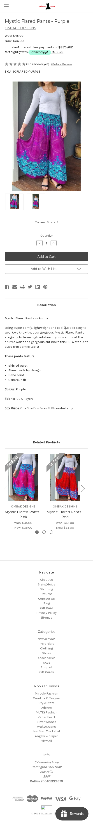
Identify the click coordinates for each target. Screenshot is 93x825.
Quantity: (46, 235)
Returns (47, 594)
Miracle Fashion (46, 693)
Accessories (47, 658)
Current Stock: (46, 222)
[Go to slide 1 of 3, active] (37, 532)
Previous (5, 488)
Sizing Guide (46, 584)
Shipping (46, 589)
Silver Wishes (46, 722)
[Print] (22, 287)
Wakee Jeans (46, 727)
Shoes (46, 653)
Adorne (46, 708)
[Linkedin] (37, 287)
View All (46, 741)
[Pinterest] (45, 287)
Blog (46, 603)
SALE (46, 663)
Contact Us (46, 599)
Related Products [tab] (46, 442)
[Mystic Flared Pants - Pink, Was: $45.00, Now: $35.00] (23, 477)
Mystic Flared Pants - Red (64, 514)
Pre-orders (46, 644)
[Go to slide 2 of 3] (44, 532)
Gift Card (46, 608)
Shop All (47, 667)
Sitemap (46, 617)
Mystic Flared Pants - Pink (23, 514)
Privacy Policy (46, 613)
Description (46, 305)
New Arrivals (46, 639)
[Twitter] (30, 287)
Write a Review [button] (61, 64)
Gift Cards (46, 672)
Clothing (46, 648)
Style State (46, 703)
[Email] (14, 287)
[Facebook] (7, 287)
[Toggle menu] (6, 6)
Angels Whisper (46, 736)
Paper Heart (46, 717)
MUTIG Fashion (47, 712)
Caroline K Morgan (46, 698)
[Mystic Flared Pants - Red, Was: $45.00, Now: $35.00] (65, 477)
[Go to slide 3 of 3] (51, 532)
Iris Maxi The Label (46, 731)
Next (82, 488)
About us (46, 580)
